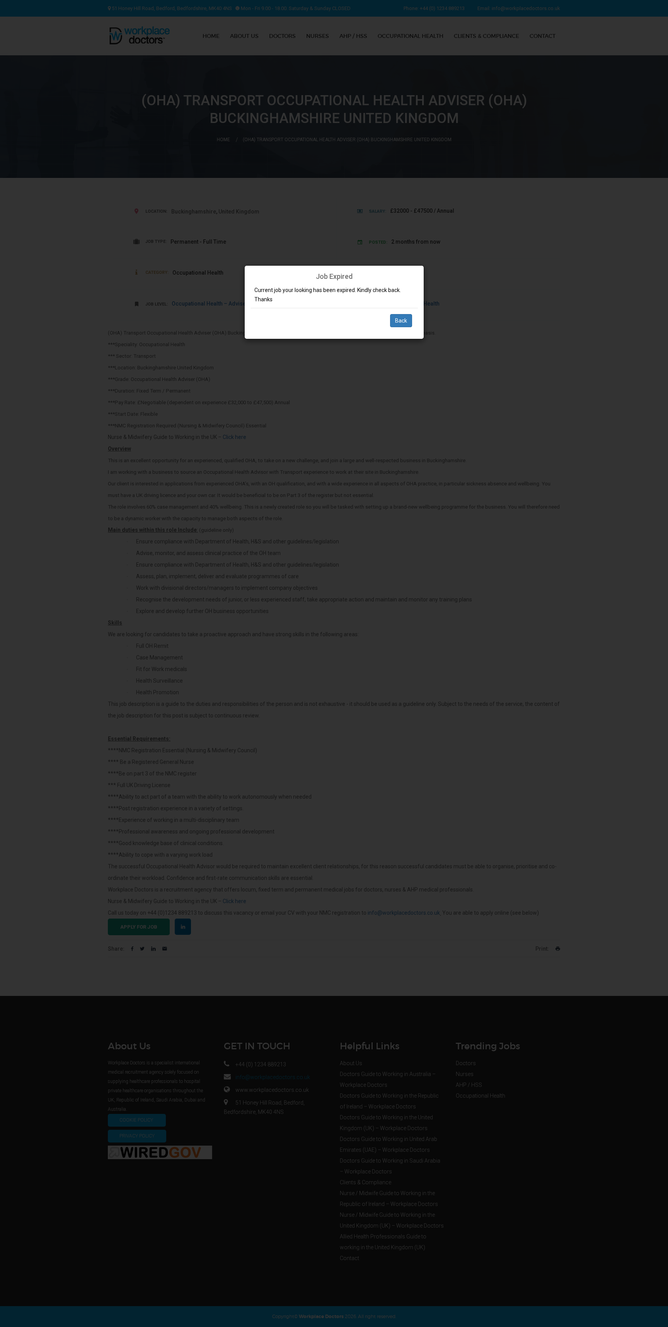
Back (401, 321)
